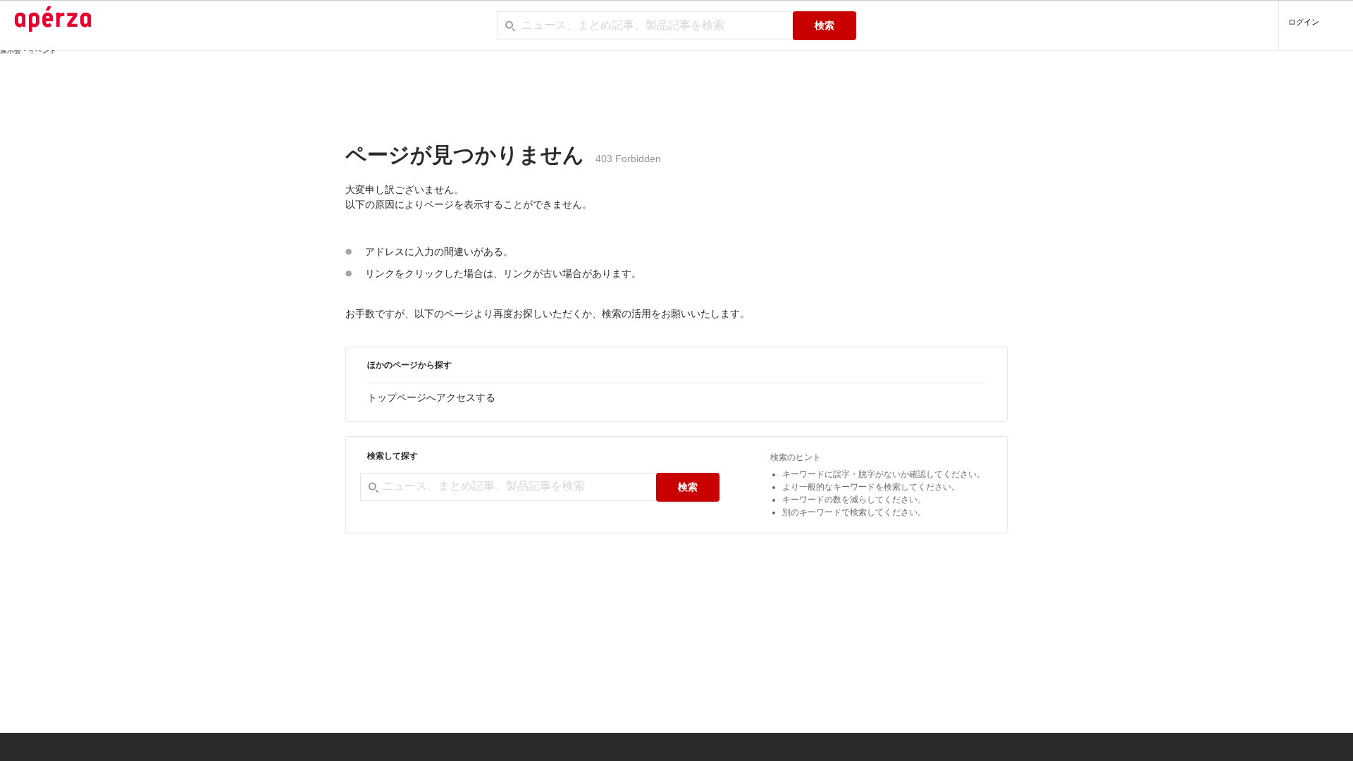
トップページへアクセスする (431, 397)
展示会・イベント (28, 50)
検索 (824, 25)
